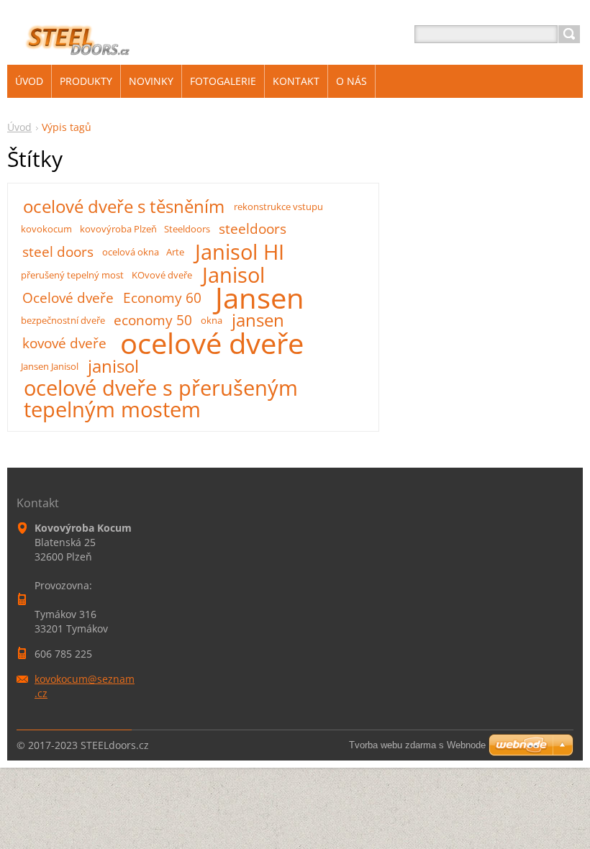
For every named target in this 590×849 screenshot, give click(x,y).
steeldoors (252, 228)
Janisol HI (239, 252)
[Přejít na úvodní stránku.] (71, 51)
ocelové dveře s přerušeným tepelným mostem (161, 398)
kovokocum (46, 228)
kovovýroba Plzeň (118, 228)
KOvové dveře (162, 274)
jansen (258, 320)
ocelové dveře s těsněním (123, 206)
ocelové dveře (212, 343)
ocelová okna (130, 251)
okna (211, 320)
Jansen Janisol (49, 366)
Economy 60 (162, 297)
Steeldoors (187, 228)
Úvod (19, 127)
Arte (175, 251)
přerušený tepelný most (72, 274)
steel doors (58, 251)
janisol (113, 366)
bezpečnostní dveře (63, 320)
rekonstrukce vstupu (278, 206)
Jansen (259, 298)
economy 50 (153, 320)
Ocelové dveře (68, 297)
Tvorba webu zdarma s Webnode (417, 745)
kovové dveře (64, 343)
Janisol (233, 275)
